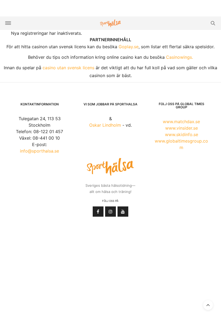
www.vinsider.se (181, 128)
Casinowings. (179, 57)
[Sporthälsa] (110, 23)
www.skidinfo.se (181, 134)
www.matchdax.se (181, 121)
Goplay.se (129, 46)
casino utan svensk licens (68, 67)
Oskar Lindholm (105, 125)
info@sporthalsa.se (39, 151)
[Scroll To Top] (208, 305)
